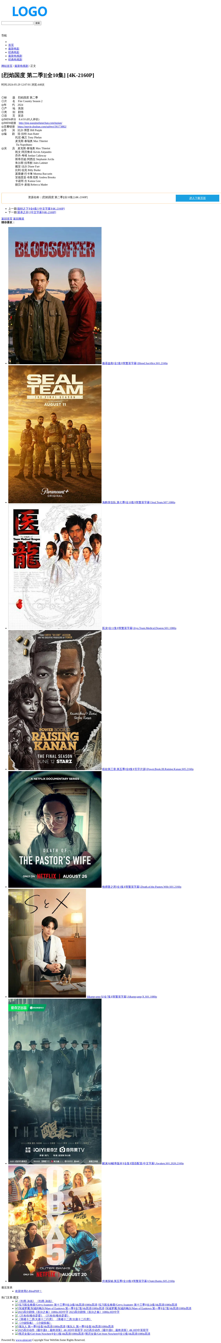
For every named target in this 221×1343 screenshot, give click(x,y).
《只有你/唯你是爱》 (57, 1315)
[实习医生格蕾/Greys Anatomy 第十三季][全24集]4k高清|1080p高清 (137, 1304)
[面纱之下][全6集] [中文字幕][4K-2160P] (41, 208)
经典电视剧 (15, 59)
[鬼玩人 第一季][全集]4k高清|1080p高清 (90, 1326)
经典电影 (13, 52)
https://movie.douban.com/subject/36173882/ (42, 126)
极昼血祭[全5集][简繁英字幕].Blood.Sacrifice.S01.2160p (135, 363)
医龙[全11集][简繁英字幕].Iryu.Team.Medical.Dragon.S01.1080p (139, 628)
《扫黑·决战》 (45, 1301)
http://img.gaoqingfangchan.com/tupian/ (40, 122)
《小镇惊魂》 (43, 1322)
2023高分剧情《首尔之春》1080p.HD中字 (94, 1312)
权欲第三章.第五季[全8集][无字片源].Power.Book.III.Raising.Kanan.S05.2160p (148, 769)
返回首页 (6, 218)
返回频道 (18, 218)
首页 (11, 45)
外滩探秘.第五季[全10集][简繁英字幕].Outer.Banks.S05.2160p (138, 1281)
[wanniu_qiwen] (28, 19)
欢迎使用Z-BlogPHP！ (28, 1291)
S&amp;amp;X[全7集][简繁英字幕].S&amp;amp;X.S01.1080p (122, 996)
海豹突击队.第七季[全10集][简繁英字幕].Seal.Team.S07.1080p (138, 502)
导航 (4, 35)
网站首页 (6, 65)
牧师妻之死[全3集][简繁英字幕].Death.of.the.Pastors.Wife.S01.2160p (141, 886)
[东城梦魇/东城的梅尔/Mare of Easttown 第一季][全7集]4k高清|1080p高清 (148, 1308)
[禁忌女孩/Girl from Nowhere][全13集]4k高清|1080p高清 (117, 1333)
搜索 (37, 23)
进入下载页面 (197, 198)
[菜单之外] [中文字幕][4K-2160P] (36, 212)
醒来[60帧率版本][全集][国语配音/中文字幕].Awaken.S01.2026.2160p (143, 1163)
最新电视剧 (15, 55)
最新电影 (13, 48)
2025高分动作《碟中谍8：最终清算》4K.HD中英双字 (116, 1330)
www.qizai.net (24, 1340)
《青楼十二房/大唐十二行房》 (73, 1319)
